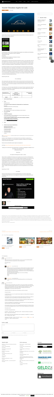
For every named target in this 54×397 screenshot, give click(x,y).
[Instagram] (49, 1)
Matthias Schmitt (9, 201)
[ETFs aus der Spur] (50, 41)
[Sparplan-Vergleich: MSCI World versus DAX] (50, 58)
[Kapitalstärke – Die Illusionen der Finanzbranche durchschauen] (50, 20)
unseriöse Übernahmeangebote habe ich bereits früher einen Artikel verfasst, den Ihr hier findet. (18, 145)
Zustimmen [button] (32, 395)
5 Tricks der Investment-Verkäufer (23, 363)
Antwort (6, 263)
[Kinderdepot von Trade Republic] (50, 33)
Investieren (6, 10)
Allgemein (3, 10)
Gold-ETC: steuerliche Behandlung (42, 24)
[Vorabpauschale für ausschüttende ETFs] (50, 29)
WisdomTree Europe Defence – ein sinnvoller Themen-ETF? (9, 360)
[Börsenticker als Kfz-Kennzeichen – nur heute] (50, 45)
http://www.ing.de (24, 317)
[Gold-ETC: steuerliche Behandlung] (50, 24)
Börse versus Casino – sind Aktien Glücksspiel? (25, 344)
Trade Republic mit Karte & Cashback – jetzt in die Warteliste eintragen (10, 231)
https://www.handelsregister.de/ (7, 135)
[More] (33, 31)
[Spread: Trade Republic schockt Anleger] (50, 53)
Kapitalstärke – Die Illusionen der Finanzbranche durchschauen (9, 344)
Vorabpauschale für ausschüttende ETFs (42, 28)
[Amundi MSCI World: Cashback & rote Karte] (50, 37)
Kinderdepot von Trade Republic (41, 32)
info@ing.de (30, 317)
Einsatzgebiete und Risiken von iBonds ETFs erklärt (46, 231)
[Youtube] (51, 1)
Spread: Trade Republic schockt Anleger (42, 53)
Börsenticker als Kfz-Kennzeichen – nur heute (7, 358)
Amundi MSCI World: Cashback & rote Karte (7, 353)
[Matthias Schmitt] (4, 203)
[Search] (51, 14)
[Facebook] (48, 1)
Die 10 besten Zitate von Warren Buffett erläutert (25, 346)
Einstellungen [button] (28, 395)
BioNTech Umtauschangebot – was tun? (24, 354)
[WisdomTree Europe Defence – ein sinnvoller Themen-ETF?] (50, 49)
